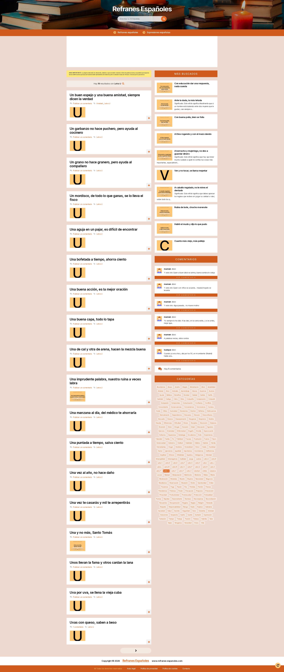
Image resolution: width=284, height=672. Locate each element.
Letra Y (181, 471)
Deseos (170, 419)
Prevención (209, 491)
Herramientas (161, 447)
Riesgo (185, 507)
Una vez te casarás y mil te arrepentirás (100, 503)
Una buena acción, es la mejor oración (99, 289)
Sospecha (174, 515)
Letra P (189, 467)
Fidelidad (180, 439)
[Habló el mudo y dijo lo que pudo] (164, 233)
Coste (158, 411)
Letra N (174, 467)
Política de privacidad (149, 668)
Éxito (200, 435)
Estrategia (181, 435)
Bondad (186, 395)
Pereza (208, 487)
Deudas (158, 423)
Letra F (182, 463)
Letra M (167, 467)
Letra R (205, 467)
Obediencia (163, 483)
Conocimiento (163, 407)
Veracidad (187, 523)
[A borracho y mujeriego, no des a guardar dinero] (164, 160)
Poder (180, 491)
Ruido (193, 507)
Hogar (170, 447)
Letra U (107, 103)
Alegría (184, 387)
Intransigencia (172, 459)
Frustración (198, 439)
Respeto (163, 507)
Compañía (190, 399)
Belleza (169, 395)
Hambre (205, 443)
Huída (204, 447)
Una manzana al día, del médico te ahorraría (103, 413)
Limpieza (213, 471)
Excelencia (192, 435)
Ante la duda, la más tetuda (188, 100)
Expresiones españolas (158, 32)
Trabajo (179, 519)
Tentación (162, 519)
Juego (191, 459)
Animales (175, 391)
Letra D (167, 463)
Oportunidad (202, 483)
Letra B (213, 459)
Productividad (174, 495)
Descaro (197, 415)
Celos (176, 399)
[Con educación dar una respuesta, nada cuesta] (164, 92)
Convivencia (201, 407)
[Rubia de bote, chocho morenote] (164, 216)
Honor (197, 447)
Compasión (165, 403)
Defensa (201, 411)
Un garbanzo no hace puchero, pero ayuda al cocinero (104, 130)
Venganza (178, 523)
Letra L (159, 467)
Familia (167, 439)
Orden (211, 483)
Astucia (194, 391)
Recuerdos (163, 503)
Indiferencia (210, 451)
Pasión (179, 487)
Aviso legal (131, 668)
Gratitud (180, 443)
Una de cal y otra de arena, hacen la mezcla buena (108, 349)
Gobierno (171, 443)
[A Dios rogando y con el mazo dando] (164, 143)
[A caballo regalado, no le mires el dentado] (164, 196)
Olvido (192, 483)
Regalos (185, 503)
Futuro (214, 439)
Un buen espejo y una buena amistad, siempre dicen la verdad (105, 97)
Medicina (198, 475)
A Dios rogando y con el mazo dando (192, 134)
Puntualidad (208, 495)
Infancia (171, 455)
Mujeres (190, 479)
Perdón (200, 487)
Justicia (198, 459)
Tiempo (171, 519)
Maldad (167, 475)
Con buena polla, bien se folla (189, 117)
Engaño (191, 431)
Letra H (197, 463)
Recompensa (198, 499)
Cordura (211, 407)
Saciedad (161, 511)
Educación (201, 427)
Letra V (173, 471)
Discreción (203, 423)
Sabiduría (208, 507)
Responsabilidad (174, 507)
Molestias (173, 479)
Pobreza (173, 491)
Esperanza (172, 435)
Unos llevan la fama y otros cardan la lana (101, 562)
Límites (204, 471)
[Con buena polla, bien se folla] (164, 126)
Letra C (160, 463)
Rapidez (167, 499)
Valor (211, 519)
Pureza (158, 499)
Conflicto (208, 403)
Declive (193, 411)
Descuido (161, 419)
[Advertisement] (142, 51)
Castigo (168, 399)
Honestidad (188, 447)
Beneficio (177, 395)
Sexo (194, 511)
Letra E (175, 463)
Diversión (162, 427)
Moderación (163, 479)
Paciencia (164, 487)
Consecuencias (176, 407)
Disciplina (194, 423)
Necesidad (199, 479)
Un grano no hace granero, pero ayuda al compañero (101, 164)
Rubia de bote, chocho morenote (190, 207)
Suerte (190, 515)
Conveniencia (189, 407)
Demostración (164, 415)
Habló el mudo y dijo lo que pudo (190, 224)
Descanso (187, 415)
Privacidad (163, 495)
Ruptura (200, 507)
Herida (213, 443)
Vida (202, 523)
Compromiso (175, 403)
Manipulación (177, 475)
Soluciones (164, 515)
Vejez (170, 523)
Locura (159, 475)
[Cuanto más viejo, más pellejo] (164, 250)
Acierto (177, 387)
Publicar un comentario (82, 103)
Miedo (212, 475)
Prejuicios (199, 491)
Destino (211, 419)
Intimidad (209, 455)
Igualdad (178, 451)
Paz (185, 487)
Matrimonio (188, 475)
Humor (160, 451)
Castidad (160, 399)
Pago (172, 487)
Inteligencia (199, 455)
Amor (168, 391)
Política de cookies (170, 668)
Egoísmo (210, 427)
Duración (185, 427)
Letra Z (188, 471)
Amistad (99, 103)
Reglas (193, 503)
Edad (193, 427)
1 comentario (78, 627)
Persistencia (163, 491)
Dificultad (177, 423)
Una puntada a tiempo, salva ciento (96, 443)
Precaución (189, 491)
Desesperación (181, 419)
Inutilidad (183, 459)
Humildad (212, 447)
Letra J (212, 463)
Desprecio (202, 419)
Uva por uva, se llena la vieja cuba (95, 592)
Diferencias (168, 423)
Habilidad (188, 443)
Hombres (179, 447)
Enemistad (170, 431)
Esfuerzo (162, 435)
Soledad (211, 511)
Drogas (176, 427)
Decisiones (184, 411)
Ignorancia (169, 451)
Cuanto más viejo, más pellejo (189, 241)
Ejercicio (162, 431)
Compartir (211, 399)
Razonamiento (177, 499)
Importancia (188, 451)
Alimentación (194, 387)
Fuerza (206, 439)
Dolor (170, 427)
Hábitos (197, 443)
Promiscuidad (186, 495)
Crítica (165, 411)
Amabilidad (211, 387)
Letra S (212, 467)
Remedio (209, 503)
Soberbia (202, 511)
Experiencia (208, 435)
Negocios (209, 479)
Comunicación (188, 403)
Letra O (182, 467)
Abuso (170, 387)
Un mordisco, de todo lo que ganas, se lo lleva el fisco (106, 198)
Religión (201, 503)
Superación (208, 515)
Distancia (213, 423)
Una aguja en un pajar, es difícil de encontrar (103, 229)
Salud (170, 511)
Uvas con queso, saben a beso (93, 622)
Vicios (196, 523)
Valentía (204, 519)
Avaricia (211, 391)
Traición (187, 519)
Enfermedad (181, 431)
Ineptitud (163, 455)
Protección (198, 495)
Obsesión (184, 483)
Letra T (158, 471)
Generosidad (161, 443)
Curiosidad (173, 411)
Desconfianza (207, 415)
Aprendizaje (185, 391)
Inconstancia (198, 451)
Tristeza (196, 519)
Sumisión (198, 515)
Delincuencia (211, 411)
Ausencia (203, 391)
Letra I (205, 463)
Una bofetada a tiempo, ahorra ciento (98, 259)
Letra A (206, 459)
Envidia (198, 431)
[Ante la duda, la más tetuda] (164, 109)
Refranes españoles (128, 32)
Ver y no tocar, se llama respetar (190, 170)
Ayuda (162, 395)
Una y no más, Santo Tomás (91, 533)
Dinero (185, 423)
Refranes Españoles (142, 9)
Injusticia (190, 455)
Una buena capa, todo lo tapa (92, 319)
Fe (173, 439)
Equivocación (208, 431)
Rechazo (188, 499)
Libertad (197, 471)
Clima (182, 399)
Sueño (182, 515)
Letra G (190, 463)
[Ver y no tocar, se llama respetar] (164, 179)
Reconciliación (211, 499)
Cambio (202, 395)
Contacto (186, 668)
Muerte (182, 479)
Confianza (198, 403)
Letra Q (197, 467)
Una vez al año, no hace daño (92, 473)
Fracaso (188, 439)
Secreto (177, 511)
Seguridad (186, 511)
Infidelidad (180, 455)
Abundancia (161, 387)
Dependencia (177, 415)
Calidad (194, 395)
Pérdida (192, 487)
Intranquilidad (160, 459)
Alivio (203, 387)
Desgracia (192, 419)
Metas (206, 475)
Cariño (210, 395)
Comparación (201, 399)
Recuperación (175, 503)
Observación (173, 483)
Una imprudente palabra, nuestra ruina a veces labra (105, 381)
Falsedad (159, 439)
